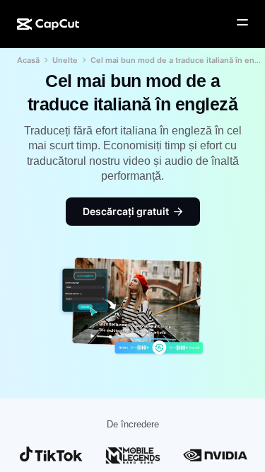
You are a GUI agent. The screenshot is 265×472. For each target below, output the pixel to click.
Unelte (65, 60)
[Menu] (242, 22)
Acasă (28, 60)
